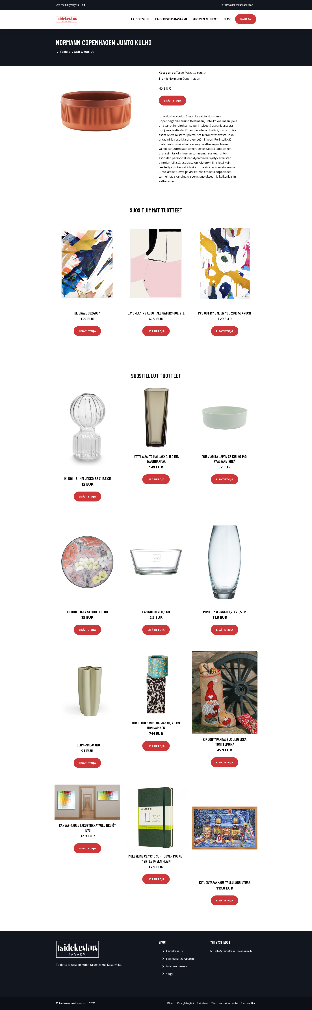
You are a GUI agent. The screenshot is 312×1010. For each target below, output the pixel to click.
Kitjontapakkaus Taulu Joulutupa (224, 882)
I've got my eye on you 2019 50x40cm (224, 313)
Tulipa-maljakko (87, 745)
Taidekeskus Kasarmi (171, 19)
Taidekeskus (140, 19)
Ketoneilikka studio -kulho (87, 612)
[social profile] (83, 4)
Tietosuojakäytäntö (224, 1003)
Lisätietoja (172, 100)
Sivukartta (248, 1003)
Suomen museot (205, 19)
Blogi (228, 19)
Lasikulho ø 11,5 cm (156, 612)
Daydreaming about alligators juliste (156, 313)
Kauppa (245, 19)
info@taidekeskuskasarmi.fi (237, 5)
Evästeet (202, 1003)
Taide (64, 52)
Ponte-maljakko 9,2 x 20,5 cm (224, 612)
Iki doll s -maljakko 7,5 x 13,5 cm (87, 478)
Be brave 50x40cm (87, 313)
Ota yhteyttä (185, 1003)
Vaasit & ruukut (83, 52)
